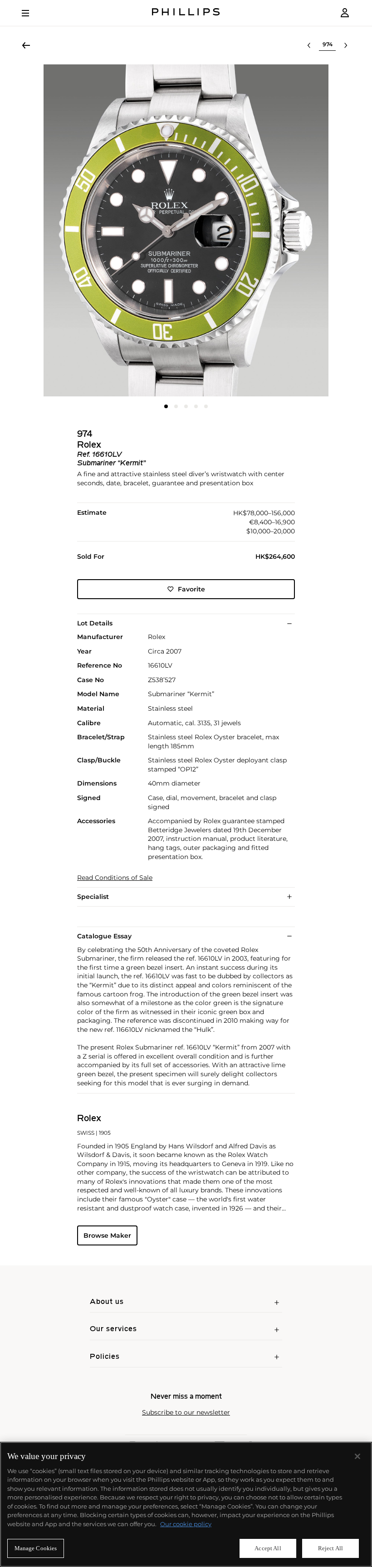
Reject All (330, 1548)
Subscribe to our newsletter (186, 1412)
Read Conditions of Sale (114, 878)
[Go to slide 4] (196, 406)
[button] (186, 230)
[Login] (344, 13)
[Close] (357, 1456)
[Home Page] (186, 13)
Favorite (191, 589)
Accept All (268, 1548)
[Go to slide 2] (176, 406)
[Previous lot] (309, 45)
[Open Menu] (32, 13)
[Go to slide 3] (186, 406)
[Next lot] (345, 45)
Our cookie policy (185, 1524)
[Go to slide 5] (206, 406)
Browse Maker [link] (107, 1235)
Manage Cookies (36, 1548)
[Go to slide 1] (166, 406)
